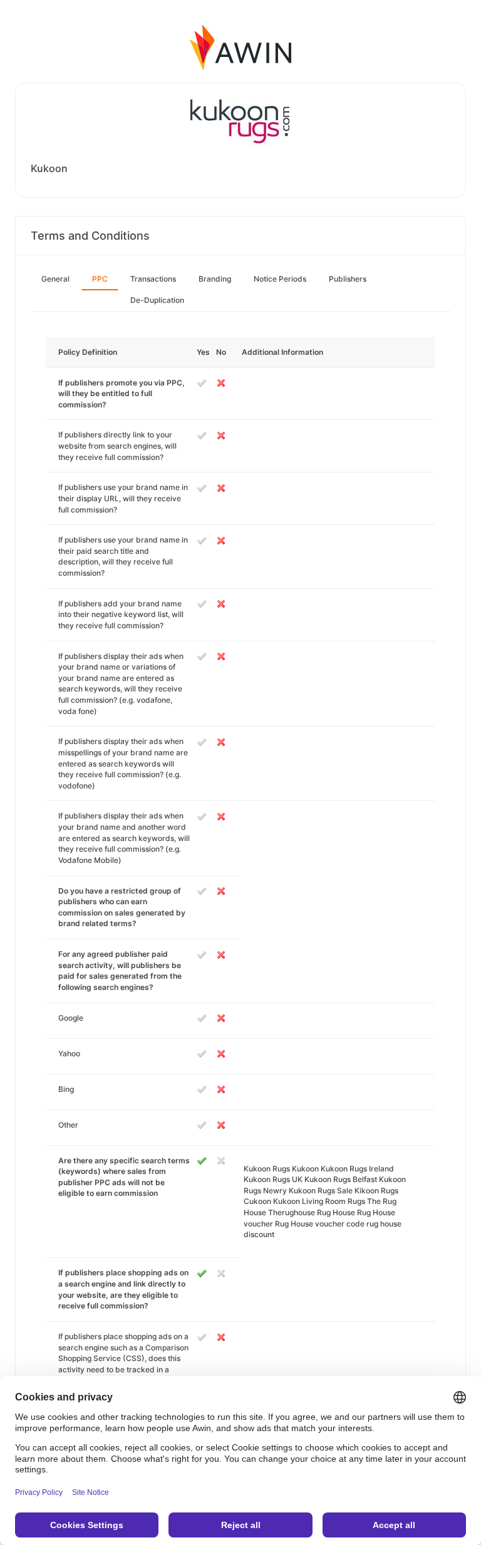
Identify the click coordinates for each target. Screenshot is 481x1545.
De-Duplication (157, 300)
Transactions (153, 278)
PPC (100, 278)
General (55, 278)
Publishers (347, 278)
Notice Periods (280, 278)
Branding (215, 278)
